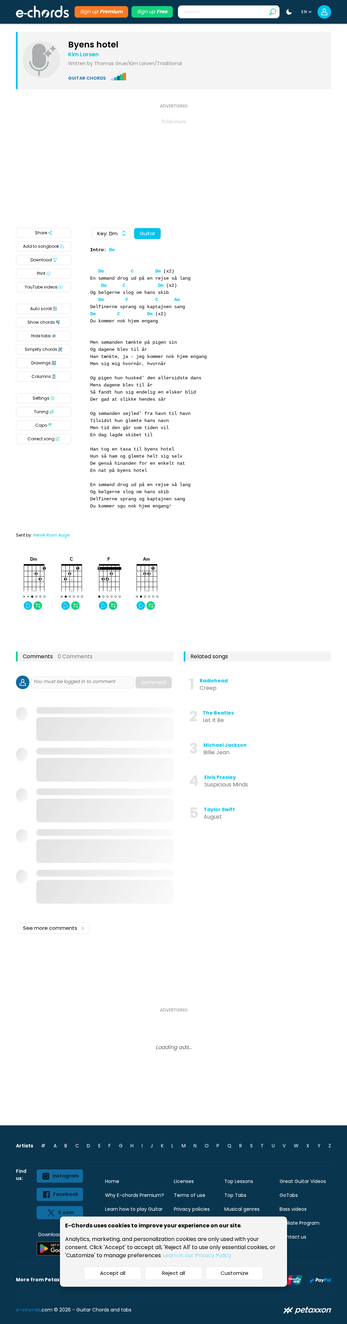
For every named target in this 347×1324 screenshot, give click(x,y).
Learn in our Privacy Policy (197, 1255)
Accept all (112, 1273)
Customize (234, 1273)
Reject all (173, 1273)
